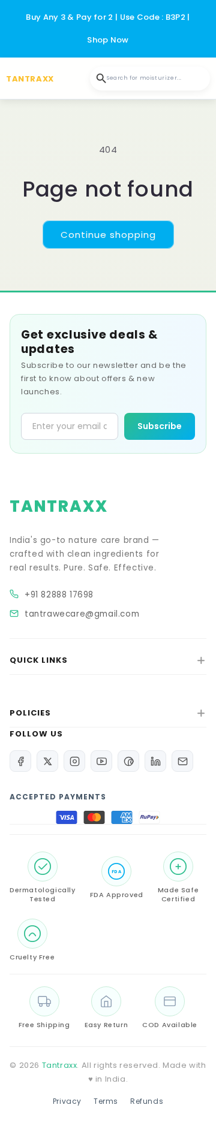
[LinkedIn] (155, 761)
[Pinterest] (128, 761)
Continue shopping (108, 234)
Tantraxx (59, 1065)
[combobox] (150, 78)
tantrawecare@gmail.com (82, 614)
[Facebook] (20, 761)
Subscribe (159, 426)
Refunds (146, 1101)
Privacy (67, 1101)
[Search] (101, 78)
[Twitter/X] (47, 761)
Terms (106, 1101)
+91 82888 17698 (59, 594)
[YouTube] (101, 761)
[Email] (182, 761)
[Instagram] (74, 761)
